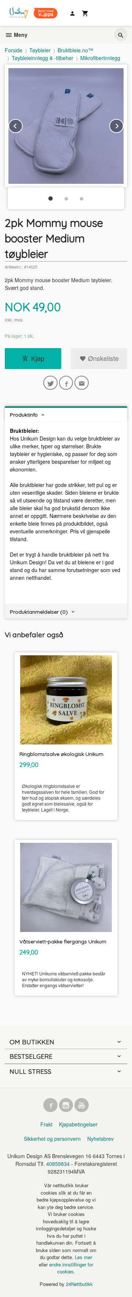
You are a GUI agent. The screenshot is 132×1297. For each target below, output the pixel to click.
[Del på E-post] (81, 383)
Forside (13, 50)
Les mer (83, 1257)
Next (123, 125)
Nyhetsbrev (100, 1138)
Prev (22, 125)
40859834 (58, 1163)
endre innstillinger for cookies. (71, 1268)
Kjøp (37, 358)
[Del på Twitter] (50, 383)
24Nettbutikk (79, 1283)
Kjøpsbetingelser (78, 1124)
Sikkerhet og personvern (52, 1138)
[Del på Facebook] (66, 383)
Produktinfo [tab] (24, 414)
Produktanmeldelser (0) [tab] (39, 612)
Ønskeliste (102, 358)
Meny (19, 34)
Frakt (46, 1124)
